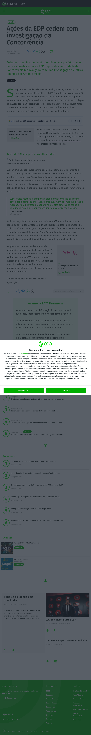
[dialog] (45, 367)
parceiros (24, 353)
